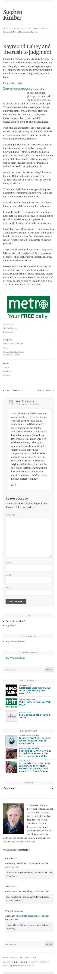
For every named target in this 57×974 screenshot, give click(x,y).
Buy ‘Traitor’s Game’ (15, 658)
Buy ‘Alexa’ (11, 625)
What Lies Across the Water (29, 748)
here (19, 841)
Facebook (7, 371)
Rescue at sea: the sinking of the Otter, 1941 (28, 891)
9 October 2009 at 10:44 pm (27, 404)
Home (6, 958)
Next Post (45, 390)
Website (10, 588)
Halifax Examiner (25, 685)
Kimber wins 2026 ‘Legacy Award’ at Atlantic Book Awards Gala (34, 741)
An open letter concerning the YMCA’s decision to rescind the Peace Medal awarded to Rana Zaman (35, 767)
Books (14, 958)
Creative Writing (25, 735)
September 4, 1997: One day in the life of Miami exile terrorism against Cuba (35, 754)
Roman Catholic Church (13, 352)
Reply (13, 485)
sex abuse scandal (11, 355)
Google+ (7, 375)
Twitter (6, 367)
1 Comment (8, 332)
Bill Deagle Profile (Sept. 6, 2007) (35, 716)
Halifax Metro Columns (13, 343)
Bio (35, 958)
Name (9, 563)
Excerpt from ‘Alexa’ (15, 621)
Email (9, 575)
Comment (11, 515)
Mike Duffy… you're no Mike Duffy (35, 703)
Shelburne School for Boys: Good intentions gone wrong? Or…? (35, 691)
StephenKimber (10, 328)
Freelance (35, 735)
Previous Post (15, 390)
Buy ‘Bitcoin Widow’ (15, 641)
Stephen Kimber (12, 15)
